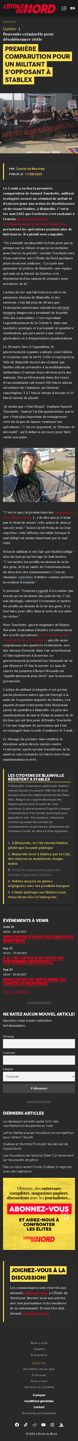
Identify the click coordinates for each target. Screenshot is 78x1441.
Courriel (9, 1053)
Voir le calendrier (16, 991)
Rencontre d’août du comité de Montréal (38, 939)
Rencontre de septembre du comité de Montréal (34, 981)
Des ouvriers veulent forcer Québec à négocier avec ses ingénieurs (37, 1169)
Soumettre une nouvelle (38, 1369)
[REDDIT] (34, 1424)
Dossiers (38, 1349)
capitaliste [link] (25, 577)
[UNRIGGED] (61, 1424)
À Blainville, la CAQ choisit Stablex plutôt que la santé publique (38, 845)
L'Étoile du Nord (46, 1434)
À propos (39, 1395)
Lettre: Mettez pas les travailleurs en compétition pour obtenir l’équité (38, 1134)
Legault (42, 591)
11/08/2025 (33, 174)
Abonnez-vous (36, 1293)
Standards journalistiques (39, 1413)
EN (72, 8)
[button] (63, 8)
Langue (8, 1069)
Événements (39, 1355)
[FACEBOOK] (17, 1424)
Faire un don (39, 1381)
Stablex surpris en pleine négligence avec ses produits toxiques (39, 883)
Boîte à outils (39, 1343)
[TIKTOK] (25, 1424)
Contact (39, 1407)
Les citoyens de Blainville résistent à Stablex (36, 777)
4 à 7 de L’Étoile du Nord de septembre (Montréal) (33, 960)
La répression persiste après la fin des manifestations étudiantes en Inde (30, 1123)
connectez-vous (36, 1313)
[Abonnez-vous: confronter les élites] (39, 1214)
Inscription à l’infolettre (39, 1387)
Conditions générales (39, 1401)
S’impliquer (39, 1375)
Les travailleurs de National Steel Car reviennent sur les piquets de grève (38, 1157)
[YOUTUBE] (43, 1424)
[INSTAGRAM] (52, 1424)
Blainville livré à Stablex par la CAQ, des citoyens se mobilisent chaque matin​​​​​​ (39, 859)
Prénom (8, 1036)
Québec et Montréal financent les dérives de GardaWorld (35, 1146)
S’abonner (39, 1363)
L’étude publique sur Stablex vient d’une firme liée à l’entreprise (37, 894)
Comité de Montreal (30, 169)
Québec (10, 29)
